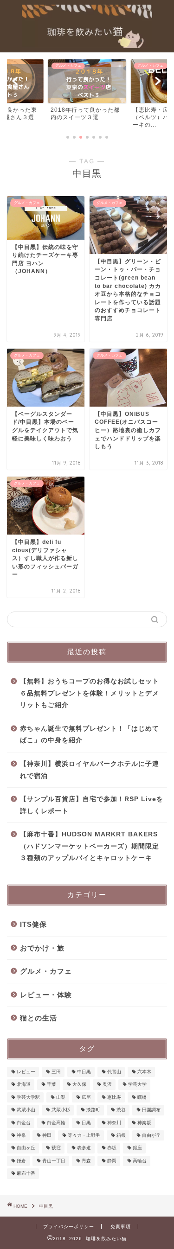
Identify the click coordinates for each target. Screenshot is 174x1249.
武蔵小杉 (61, 1110)
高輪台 (140, 1160)
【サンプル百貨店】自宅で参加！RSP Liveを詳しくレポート (91, 805)
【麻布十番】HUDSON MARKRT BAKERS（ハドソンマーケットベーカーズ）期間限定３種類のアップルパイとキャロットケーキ (89, 846)
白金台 (24, 1122)
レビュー (26, 1071)
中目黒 (84, 1071)
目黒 (86, 1122)
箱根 (121, 1135)
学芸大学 (137, 1084)
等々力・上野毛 (84, 1135)
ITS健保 (33, 924)
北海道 (24, 1084)
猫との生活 (38, 1018)
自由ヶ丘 (26, 1148)
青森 (86, 1160)
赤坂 (111, 1148)
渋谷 (121, 1110)
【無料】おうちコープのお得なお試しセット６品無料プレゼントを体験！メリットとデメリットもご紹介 (89, 693)
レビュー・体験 (46, 995)
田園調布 (151, 1110)
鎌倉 (21, 1160)
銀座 (137, 1148)
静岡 (111, 1160)
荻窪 (56, 1148)
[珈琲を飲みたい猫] (87, 45)
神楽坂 (144, 1122)
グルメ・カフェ (46, 971)
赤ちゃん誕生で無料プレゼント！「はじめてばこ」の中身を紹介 (89, 734)
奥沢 (107, 1084)
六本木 (144, 1071)
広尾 (86, 1097)
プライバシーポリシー (68, 1226)
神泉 (21, 1135)
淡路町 (93, 1110)
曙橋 (142, 1097)
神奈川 (114, 1122)
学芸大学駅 (28, 1097)
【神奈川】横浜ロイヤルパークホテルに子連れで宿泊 (89, 769)
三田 (56, 1071)
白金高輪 (56, 1122)
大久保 (79, 1084)
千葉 (51, 1084)
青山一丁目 (53, 1160)
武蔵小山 (26, 1110)
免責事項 (120, 1226)
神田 (47, 1135)
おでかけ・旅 (42, 948)
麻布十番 (26, 1173)
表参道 (84, 1148)
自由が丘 (151, 1135)
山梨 (60, 1097)
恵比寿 (114, 1097)
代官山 (114, 1071)
